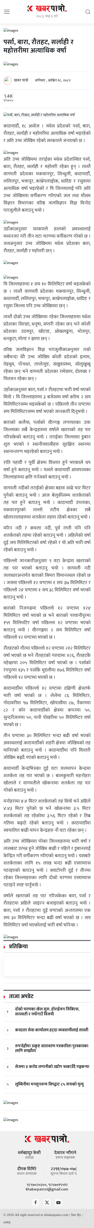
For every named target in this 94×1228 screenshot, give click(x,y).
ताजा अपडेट (21, 996)
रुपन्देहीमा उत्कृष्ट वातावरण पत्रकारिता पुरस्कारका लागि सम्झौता (51, 1049)
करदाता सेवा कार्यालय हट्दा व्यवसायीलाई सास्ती (51, 1030)
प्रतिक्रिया (18, 946)
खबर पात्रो (21, 80)
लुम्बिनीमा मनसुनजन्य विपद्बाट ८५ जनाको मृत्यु (49, 1084)
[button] (6, 11)
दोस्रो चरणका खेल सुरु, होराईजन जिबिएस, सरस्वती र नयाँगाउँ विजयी (47, 1012)
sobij (6, 1222)
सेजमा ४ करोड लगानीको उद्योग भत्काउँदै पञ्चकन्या (52, 1066)
